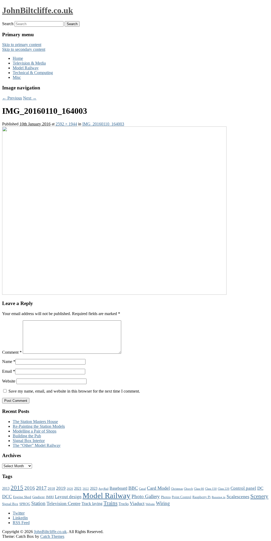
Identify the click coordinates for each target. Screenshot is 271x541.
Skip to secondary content (23, 49)
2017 (41, 488)
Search (7, 23)
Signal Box (10, 504)
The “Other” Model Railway (37, 445)
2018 (51, 488)
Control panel (243, 488)
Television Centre (63, 503)
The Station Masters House (35, 421)
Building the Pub (27, 436)
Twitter (19, 513)
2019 (61, 488)
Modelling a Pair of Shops (34, 431)
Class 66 (199, 488)
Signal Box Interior (29, 440)
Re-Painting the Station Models (39, 426)
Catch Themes (52, 536)
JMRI (50, 497)
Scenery (259, 496)
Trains (110, 503)
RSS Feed (21, 522)
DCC (7, 496)
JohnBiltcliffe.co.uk (37, 10)
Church (188, 488)
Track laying (92, 503)
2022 (86, 488)
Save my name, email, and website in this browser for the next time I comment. (74, 391)
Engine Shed (22, 497)
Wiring (163, 503)
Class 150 (211, 488)
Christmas (177, 488)
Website (8, 381)
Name (7, 361)
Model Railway (26, 68)
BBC (133, 488)
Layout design (68, 496)
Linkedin (20, 518)
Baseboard (118, 488)
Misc (17, 77)
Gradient (38, 497)
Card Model (158, 488)
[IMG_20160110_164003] (114, 293)
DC (260, 488)
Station (38, 503)
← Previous (12, 98)
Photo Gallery (146, 496)
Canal (142, 488)
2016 (29, 488)
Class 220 (223, 488)
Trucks (124, 504)
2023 (93, 488)
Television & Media (29, 63)
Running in (218, 497)
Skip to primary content (21, 44)
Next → (30, 98)
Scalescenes (238, 496)
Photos (166, 497)
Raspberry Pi (201, 497)
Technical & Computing (33, 72)
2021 (78, 488)
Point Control (181, 497)
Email (7, 371)
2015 (17, 487)
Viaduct (137, 503)
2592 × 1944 (66, 124)
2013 (6, 488)
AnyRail (103, 488)
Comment (12, 352)
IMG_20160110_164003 (103, 124)
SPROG (24, 504)
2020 (70, 488)
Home (18, 58)
